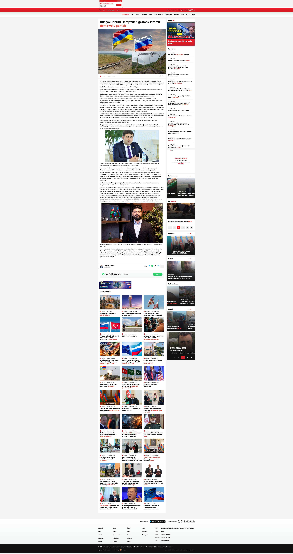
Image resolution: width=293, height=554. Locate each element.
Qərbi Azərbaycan (159, 15)
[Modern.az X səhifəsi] (193, 10)
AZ (167, 10)
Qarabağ (129, 535)
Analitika (176, 15)
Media (143, 528)
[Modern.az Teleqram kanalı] (185, 10)
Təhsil (150, 15)
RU (171, 10)
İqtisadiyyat (169, 15)
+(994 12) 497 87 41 (165, 534)
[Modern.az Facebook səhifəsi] (179, 10)
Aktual (137, 15)
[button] (187, 233)
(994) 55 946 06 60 (165, 537)
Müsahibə (129, 538)
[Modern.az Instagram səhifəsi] (182, 10)
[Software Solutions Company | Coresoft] (122, 550)
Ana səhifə (100, 528)
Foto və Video (102, 10)
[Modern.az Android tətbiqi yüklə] (153, 521)
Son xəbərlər (168, 550)
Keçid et (157, 274)
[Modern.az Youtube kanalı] (187, 10)
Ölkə (133, 15)
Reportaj (129, 541)
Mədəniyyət (144, 535)
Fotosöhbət (144, 531)
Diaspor (100, 541)
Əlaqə (118, 10)
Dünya (182, 15)
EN (169, 10)
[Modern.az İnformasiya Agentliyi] (104, 521)
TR (173, 10)
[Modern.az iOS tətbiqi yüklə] (161, 521)
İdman (128, 528)
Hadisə (114, 531)
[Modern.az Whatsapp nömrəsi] (190, 10)
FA (175, 10)
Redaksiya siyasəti (111, 10)
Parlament (144, 15)
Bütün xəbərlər (125, 15)
